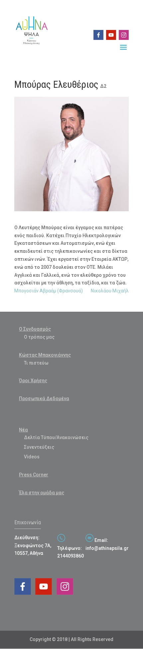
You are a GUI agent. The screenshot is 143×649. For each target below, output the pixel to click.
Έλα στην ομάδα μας (41, 492)
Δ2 (103, 86)
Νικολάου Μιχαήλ (110, 290)
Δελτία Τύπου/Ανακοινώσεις (56, 437)
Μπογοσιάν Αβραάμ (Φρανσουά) (48, 290)
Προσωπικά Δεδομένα (44, 398)
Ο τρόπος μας (39, 337)
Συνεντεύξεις (39, 447)
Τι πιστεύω (36, 363)
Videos (32, 456)
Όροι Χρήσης (33, 380)
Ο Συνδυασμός (35, 329)
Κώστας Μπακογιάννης (45, 355)
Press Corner (33, 474)
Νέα (23, 429)
